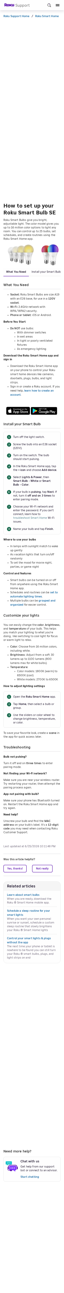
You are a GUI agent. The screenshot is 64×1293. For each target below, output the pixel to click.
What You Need (16, 272)
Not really (42, 868)
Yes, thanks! (15, 868)
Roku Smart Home (47, 16)
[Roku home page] (9, 5)
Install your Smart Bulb (46, 272)
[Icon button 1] (49, 5)
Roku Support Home (16, 16)
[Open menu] (58, 5)
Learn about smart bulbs (23, 895)
